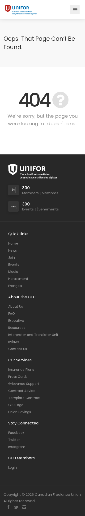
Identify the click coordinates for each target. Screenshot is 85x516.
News (12, 250)
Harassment (18, 278)
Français (15, 285)
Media (13, 271)
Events (13, 264)
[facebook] (8, 507)
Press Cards (17, 376)
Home (13, 243)
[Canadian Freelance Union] (21, 8)
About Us (15, 306)
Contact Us (17, 349)
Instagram (16, 446)
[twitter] (16, 507)
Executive (16, 320)
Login (12, 467)
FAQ (11, 313)
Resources (16, 327)
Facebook (16, 432)
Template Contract (24, 397)
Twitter (14, 439)
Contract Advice (21, 390)
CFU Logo (15, 405)
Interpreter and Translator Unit (33, 334)
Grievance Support (23, 383)
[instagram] (24, 507)
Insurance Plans (21, 369)
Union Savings (19, 412)
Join (11, 257)
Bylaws (13, 341)
